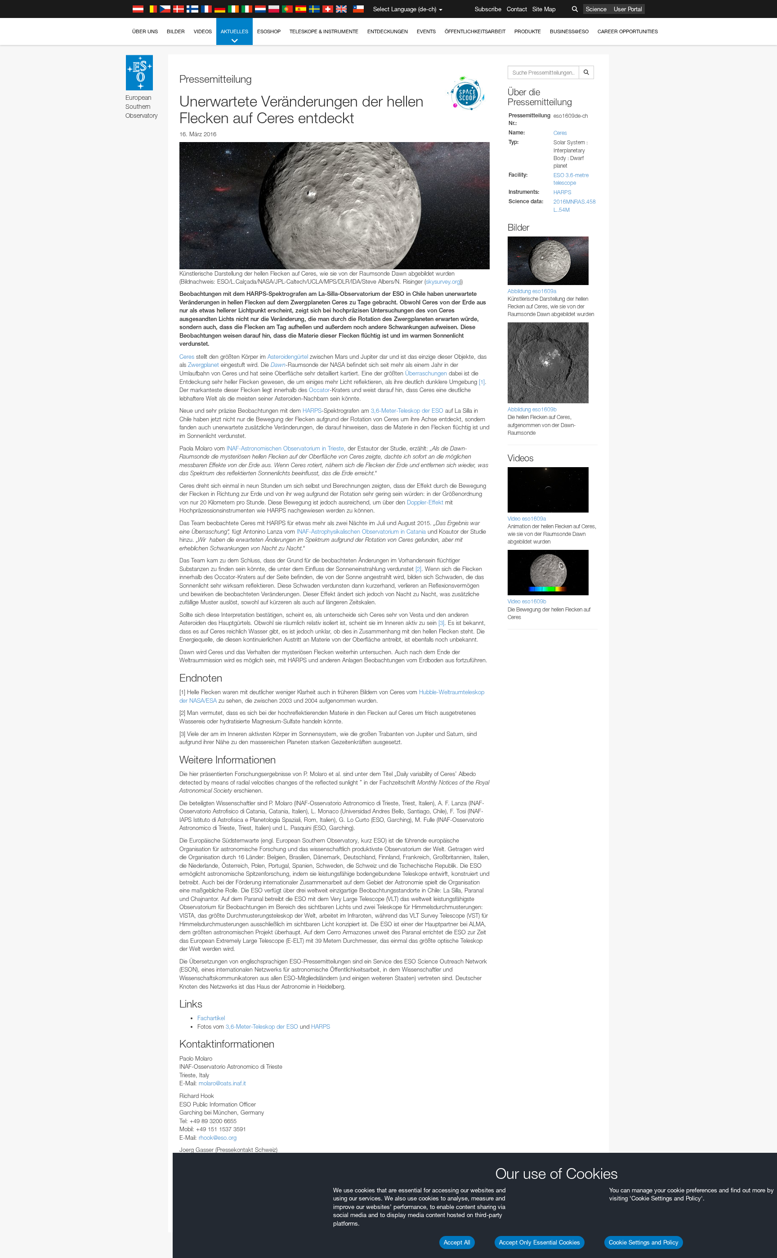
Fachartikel (211, 1018)
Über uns (145, 31)
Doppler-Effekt (425, 502)
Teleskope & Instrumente (324, 31)
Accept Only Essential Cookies (539, 1242)
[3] (441, 622)
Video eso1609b (527, 601)
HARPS (312, 410)
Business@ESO (569, 31)
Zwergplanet (203, 364)
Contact (517, 9)
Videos (203, 31)
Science (596, 9)
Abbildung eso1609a (532, 291)
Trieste (336, 448)
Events (426, 31)
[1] (482, 381)
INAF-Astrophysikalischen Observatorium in (351, 531)
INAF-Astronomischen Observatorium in (277, 448)
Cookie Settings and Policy (644, 1242)
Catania (416, 531)
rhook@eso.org (218, 1137)
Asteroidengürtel (288, 356)
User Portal (628, 9)
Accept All (457, 1242)
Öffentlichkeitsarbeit (475, 31)
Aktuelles (234, 31)
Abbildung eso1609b (532, 409)
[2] (418, 568)
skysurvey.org (443, 281)
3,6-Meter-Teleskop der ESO (407, 410)
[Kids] (467, 94)
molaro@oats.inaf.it (222, 1083)
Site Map (544, 9)
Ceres (186, 356)
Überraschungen (426, 373)
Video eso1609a (527, 518)
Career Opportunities (628, 31)
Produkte (527, 31)
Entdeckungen (387, 31)
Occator (319, 389)
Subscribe (488, 9)
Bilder (176, 31)
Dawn (278, 364)
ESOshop (269, 31)
